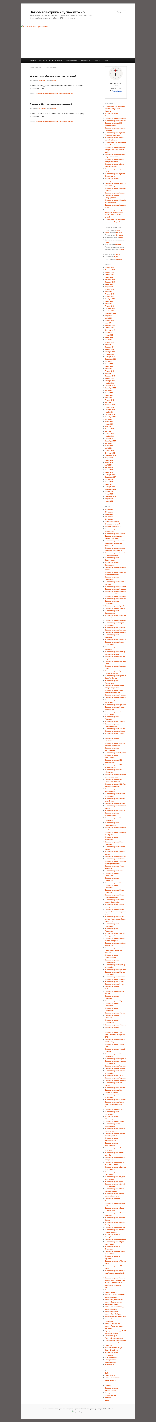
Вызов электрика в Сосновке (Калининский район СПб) (115, 1034)
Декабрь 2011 (110, 409)
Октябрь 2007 (110, 475)
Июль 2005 (109, 501)
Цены (106, 60)
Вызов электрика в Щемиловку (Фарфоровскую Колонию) (114, 1104)
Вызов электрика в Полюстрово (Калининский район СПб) (115, 911)
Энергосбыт (109, 1364)
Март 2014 (108, 344)
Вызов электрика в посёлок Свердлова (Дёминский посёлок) (115, 950)
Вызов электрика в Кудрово (115, 695)
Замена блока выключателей (51, 104)
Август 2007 (109, 479)
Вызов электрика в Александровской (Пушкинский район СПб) (115, 543)
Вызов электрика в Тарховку (115, 1066)
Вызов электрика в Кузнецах (115, 118)
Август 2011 (109, 419)
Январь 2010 (109, 450)
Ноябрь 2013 (109, 354)
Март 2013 (108, 373)
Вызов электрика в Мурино (115, 803)
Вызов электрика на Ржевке (115, 1239)
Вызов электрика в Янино (114, 1121)
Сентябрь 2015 (110, 313)
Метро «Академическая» (114, 1299)
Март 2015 (108, 323)
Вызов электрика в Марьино (115, 753)
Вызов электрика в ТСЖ (114, 1075)
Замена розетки (110, 1292)
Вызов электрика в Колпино (115, 639)
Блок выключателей (43, 93)
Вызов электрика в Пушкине (115, 969)
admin (54, 80)
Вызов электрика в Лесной (115, 729)
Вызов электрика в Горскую (115, 598)
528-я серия (109, 517)
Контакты (97, 60)
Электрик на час (111, 1357)
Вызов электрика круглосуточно (57, 11)
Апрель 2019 (109, 289)
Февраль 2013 (110, 376)
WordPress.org (110, 1380)
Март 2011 (108, 431)
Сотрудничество (71, 60)
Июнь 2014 (109, 337)
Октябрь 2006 (110, 486)
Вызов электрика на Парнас (115, 1227)
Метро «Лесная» (111, 1309)
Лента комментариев (112, 1378)
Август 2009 (109, 458)
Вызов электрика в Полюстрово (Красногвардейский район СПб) (115, 918)
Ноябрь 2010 (109, 436)
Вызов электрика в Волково (115, 589)
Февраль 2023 (110, 282)
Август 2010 (109, 443)
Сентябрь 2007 (110, 477)
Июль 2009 (109, 460)
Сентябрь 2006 (110, 489)
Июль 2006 (109, 494)
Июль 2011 (109, 421)
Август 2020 (109, 287)
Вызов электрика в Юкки (114, 1109)
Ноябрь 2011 (109, 412)
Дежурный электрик (112, 1290)
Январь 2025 (109, 272)
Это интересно (85, 60)
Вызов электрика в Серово (115, 1001)
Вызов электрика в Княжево (115, 630)
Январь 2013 (109, 378)
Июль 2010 (109, 446)
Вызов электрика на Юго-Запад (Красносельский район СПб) (115, 1272)
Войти (107, 1373)
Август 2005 (109, 499)
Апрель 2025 (109, 267)
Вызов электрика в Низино (115, 810)
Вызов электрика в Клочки (115, 627)
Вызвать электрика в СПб (114, 526)
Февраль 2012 (110, 405)
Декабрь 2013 (110, 352)
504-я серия (109, 514)
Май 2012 (108, 397)
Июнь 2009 (109, 462)
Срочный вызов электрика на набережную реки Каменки (115, 108)
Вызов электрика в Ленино (115, 721)
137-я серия (109, 509)
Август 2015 (109, 316)
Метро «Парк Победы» (113, 1314)
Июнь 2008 (109, 472)
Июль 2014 (109, 335)
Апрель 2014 (109, 342)
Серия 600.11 (109, 1345)
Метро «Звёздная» (111, 1304)
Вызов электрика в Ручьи (114, 984)
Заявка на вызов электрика (115, 1295)
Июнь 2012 (109, 395)
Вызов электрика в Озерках (115, 859)
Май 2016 (108, 303)
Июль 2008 (109, 470)
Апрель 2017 (109, 296)
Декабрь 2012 (110, 381)
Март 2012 (108, 402)
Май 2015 (108, 318)
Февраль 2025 (110, 270)
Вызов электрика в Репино (115, 979)
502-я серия (109, 512)
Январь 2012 (109, 407)
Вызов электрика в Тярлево (115, 210)
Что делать (109, 1355)
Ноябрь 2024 (109, 275)
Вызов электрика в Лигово (115, 731)
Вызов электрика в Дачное (115, 608)
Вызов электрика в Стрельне (115, 1058)
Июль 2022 (109, 284)
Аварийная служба (112, 521)
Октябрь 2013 (110, 357)
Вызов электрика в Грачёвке (115, 606)
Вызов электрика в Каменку (115, 620)
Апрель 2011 (109, 429)
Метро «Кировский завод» (114, 1307)
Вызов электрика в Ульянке (115, 1080)
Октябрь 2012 (110, 385)
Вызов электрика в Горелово (115, 596)
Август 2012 (109, 390)
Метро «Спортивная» (112, 1323)
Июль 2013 (109, 364)
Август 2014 (109, 332)
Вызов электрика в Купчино (115, 704)
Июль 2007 (109, 482)
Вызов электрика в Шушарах (115, 1099)
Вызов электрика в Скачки (115, 1013)
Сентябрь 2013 (110, 359)
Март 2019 (108, 291)
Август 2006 (109, 491)
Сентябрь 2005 (110, 496)
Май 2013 (108, 368)
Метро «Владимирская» (113, 1302)
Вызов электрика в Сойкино (115, 1025)
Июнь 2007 (109, 484)
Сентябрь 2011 (110, 417)
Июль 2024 (109, 277)
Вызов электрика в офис (114, 871)
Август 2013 (109, 361)
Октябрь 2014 (110, 330)
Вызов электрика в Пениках (115, 120)
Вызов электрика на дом (114, 1181)
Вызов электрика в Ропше (114, 981)
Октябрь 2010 (110, 438)
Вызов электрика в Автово (115, 533)
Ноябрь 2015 (109, 311)
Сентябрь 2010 (110, 441)
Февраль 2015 (110, 325)
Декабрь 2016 (110, 299)
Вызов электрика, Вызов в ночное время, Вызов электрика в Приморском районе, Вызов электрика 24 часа (115, 1283)
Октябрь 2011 (110, 414)
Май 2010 (108, 448)
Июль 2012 (109, 393)
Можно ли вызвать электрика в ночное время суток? (114, 214)
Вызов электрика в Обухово (115, 856)
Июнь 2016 (109, 301)
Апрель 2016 (109, 306)
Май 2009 (108, 465)
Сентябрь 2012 (110, 388)
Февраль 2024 (110, 279)
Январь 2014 (109, 349)
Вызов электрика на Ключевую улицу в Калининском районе (115, 149)
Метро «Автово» (111, 1297)
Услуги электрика (111, 1352)
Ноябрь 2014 (109, 328)
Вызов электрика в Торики (115, 1068)
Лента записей (110, 1375)
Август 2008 (109, 467)
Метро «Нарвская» (112, 1311)
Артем (107, 232)
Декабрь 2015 (110, 308)
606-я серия (109, 519)
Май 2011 (108, 426)
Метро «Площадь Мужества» (115, 1316)
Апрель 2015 (109, 320)
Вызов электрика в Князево (115, 193)
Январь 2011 (109, 434)
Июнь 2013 (109, 366)
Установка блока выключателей (53, 76)
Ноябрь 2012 (109, 383)
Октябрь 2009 (110, 453)
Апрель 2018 (109, 294)
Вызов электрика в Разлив (115, 977)
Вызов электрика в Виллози (115, 586)
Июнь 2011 (109, 424)
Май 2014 (108, 340)
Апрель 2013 (109, 371)
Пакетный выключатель (114, 1338)
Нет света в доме (111, 1336)
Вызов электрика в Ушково (115, 1087)
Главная (33, 60)
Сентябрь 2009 (110, 455)
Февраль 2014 (110, 347)
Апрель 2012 (109, 400)
